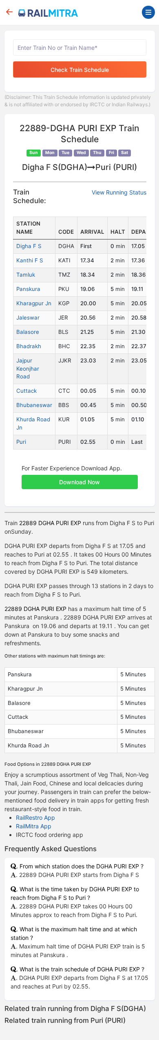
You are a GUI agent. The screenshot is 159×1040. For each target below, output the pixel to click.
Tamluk (25, 274)
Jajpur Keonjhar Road (27, 368)
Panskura (28, 289)
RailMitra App (33, 826)
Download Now (79, 482)
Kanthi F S (29, 260)
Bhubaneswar (34, 405)
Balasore (27, 332)
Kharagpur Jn (33, 303)
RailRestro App (35, 817)
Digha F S (28, 246)
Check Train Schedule (80, 69)
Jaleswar (28, 317)
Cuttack (26, 390)
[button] (80, 477)
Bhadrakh (28, 346)
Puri (21, 441)
